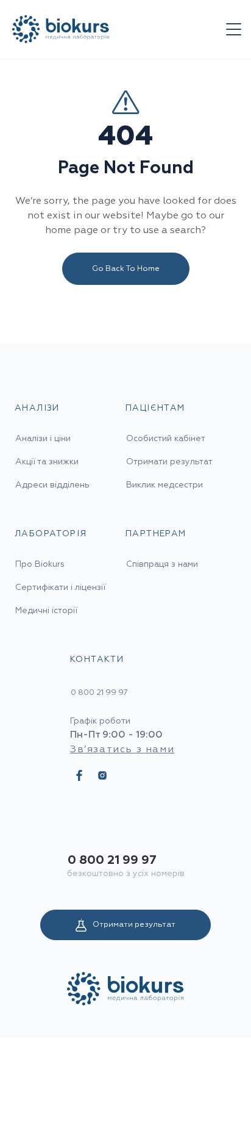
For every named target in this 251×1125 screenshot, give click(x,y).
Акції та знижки (47, 462)
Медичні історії (46, 610)
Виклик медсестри (164, 485)
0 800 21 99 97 (112, 860)
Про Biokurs (40, 564)
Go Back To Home (126, 269)
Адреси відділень (52, 485)
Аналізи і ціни (43, 438)
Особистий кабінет (165, 438)
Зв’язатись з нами (122, 750)
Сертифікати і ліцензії (60, 587)
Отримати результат (134, 925)
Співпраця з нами (162, 564)
